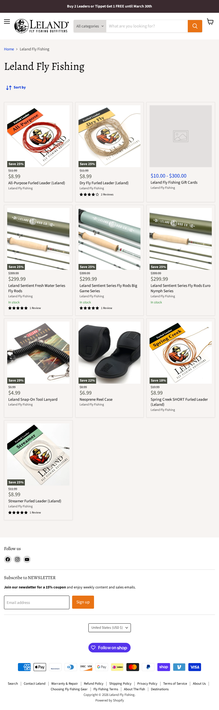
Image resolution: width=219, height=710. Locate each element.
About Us (199, 683)
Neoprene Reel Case (96, 399)
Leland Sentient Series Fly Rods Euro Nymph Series (180, 288)
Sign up (83, 602)
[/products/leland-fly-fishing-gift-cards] (181, 136)
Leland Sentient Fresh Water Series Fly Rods (36, 288)
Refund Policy (93, 683)
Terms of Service (175, 683)
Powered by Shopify (109, 700)
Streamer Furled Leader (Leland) (34, 501)
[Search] (195, 26)
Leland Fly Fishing (20, 188)
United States (107, 627)
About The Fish (134, 689)
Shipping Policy (120, 683)
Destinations (160, 689)
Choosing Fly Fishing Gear (69, 689)
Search (13, 683)
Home (9, 49)
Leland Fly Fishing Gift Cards (174, 182)
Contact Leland (34, 683)
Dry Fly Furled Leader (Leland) (104, 183)
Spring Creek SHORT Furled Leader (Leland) (179, 402)
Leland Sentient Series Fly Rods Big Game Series (108, 288)
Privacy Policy (147, 683)
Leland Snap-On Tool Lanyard (32, 399)
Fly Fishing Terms (105, 689)
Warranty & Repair (64, 683)
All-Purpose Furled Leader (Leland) (36, 183)
